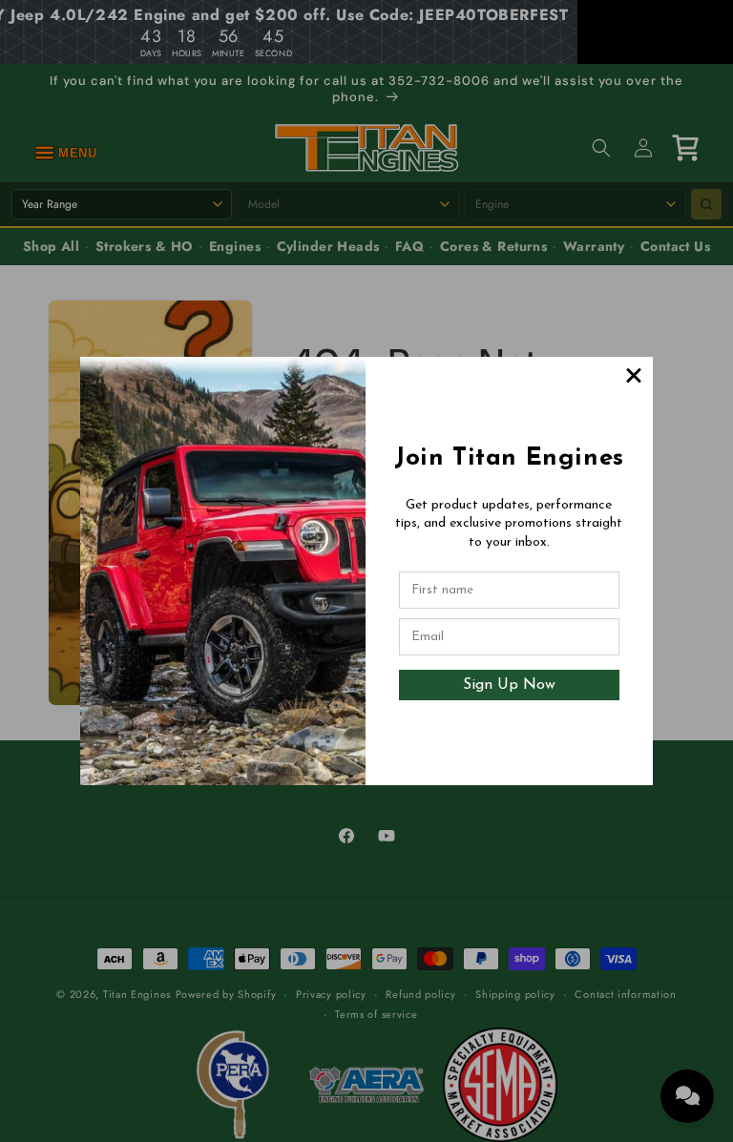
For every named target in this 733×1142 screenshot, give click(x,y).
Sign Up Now (509, 685)
